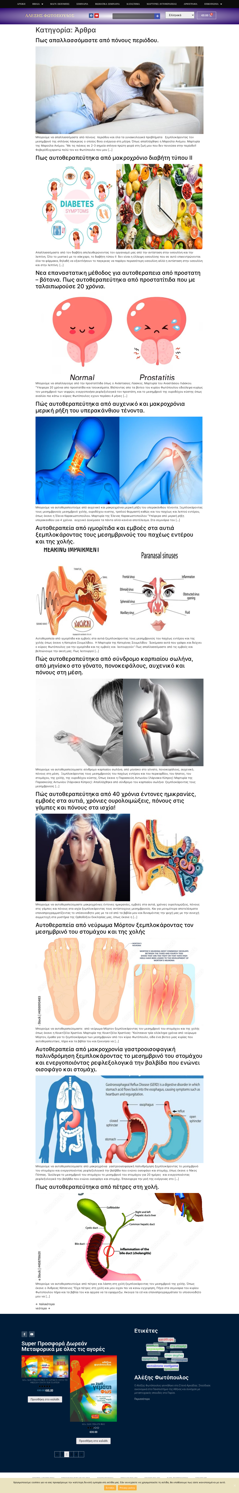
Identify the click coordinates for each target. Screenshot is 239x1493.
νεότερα (43, 1308)
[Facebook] (91, 15)
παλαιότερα (45, 1304)
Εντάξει (110, 1487)
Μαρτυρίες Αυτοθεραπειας (162, 4)
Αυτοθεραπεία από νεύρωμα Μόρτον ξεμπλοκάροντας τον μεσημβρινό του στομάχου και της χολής (115, 928)
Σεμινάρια (82, 4)
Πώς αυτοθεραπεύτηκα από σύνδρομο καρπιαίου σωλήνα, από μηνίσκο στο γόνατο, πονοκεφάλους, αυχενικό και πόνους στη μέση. (114, 665)
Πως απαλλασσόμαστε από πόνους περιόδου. (97, 40)
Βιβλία (36, 4)
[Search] (157, 16)
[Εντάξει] (234, 1485)
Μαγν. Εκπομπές (59, 4)
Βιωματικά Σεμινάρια (107, 4)
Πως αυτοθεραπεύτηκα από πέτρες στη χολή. (97, 1186)
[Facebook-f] (24, 1334)
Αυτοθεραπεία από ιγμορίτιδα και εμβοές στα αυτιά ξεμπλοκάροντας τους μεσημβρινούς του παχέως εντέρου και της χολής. (114, 535)
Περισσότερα (142, 1399)
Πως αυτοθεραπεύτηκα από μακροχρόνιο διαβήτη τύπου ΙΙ (114, 157)
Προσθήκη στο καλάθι (45, 1399)
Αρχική (21, 4)
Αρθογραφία (190, 4)
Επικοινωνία (211, 4)
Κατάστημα (133, 4)
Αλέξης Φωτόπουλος (49, 15)
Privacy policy (127, 1487)
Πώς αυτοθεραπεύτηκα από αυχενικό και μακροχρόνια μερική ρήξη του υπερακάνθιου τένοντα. (110, 407)
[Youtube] (96, 15)
